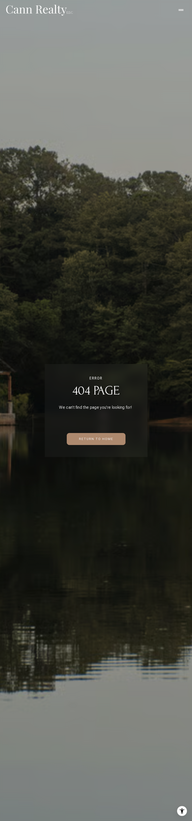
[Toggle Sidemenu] (181, 10)
